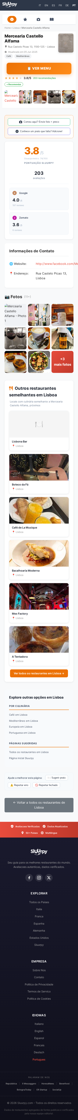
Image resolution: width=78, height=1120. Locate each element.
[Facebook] (29, 878)
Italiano (39, 1023)
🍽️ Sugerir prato (57, 777)
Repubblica (11, 1083)
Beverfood (64, 1083)
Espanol (39, 1038)
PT (74, 5)
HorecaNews (47, 1083)
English (39, 1031)
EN (46, 5)
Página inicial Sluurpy (21, 758)
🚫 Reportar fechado (46, 785)
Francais (39, 1045)
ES (53, 5)
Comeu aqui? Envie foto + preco (41, 121)
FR (60, 5)
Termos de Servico (39, 991)
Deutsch (39, 1052)
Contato (39, 977)
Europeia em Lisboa (20, 726)
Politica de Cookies (39, 998)
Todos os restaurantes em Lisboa (28, 752)
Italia (39, 909)
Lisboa (16, 27)
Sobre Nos (39, 970)
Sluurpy (39, 944)
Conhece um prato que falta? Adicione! (41, 131)
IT (40, 5)
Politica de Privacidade (39, 984)
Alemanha (39, 930)
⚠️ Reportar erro (19, 785)
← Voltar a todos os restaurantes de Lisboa (39, 805)
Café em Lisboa (18, 714)
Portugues (39, 1059)
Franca (39, 916)
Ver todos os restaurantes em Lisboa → (39, 673)
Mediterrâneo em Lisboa (23, 720)
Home (8, 27)
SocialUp (56, 1089)
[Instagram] (39, 878)
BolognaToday (24, 1089)
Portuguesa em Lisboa (22, 732)
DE (67, 5)
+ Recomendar (14, 84)
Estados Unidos (39, 937)
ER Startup (42, 1089)
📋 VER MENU (39, 68)
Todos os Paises (39, 902)
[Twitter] (49, 878)
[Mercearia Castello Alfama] (11, 97)
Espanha (39, 923)
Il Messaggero (29, 1083)
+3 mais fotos (62, 361)
